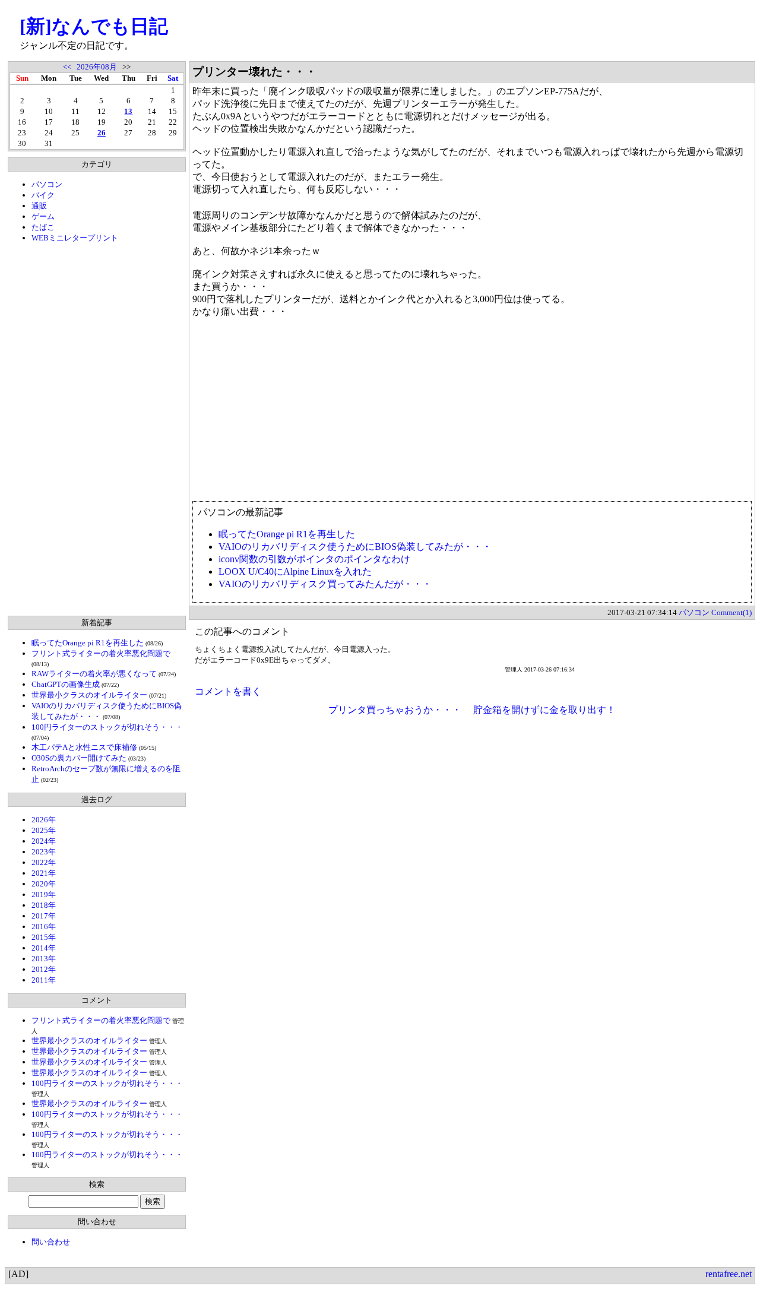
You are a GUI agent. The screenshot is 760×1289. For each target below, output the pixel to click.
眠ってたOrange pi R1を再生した (87, 642)
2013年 (43, 958)
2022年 (43, 862)
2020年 (43, 883)
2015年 (43, 937)
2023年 (43, 851)
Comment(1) (731, 612)
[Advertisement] (97, 429)
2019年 (43, 894)
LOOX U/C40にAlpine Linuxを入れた (295, 571)
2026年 (43, 819)
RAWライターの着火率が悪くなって (94, 673)
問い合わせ (50, 1241)
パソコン (46, 184)
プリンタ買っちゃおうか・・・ (394, 710)
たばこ (43, 227)
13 (128, 111)
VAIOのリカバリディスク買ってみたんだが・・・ (325, 584)
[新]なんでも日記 (94, 26)
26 (101, 132)
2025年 (43, 830)
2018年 (43, 905)
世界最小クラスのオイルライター (89, 695)
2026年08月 (97, 66)
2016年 (43, 926)
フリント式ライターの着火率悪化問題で (100, 653)
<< (67, 66)
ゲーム (43, 216)
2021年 (43, 873)
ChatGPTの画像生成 (65, 684)
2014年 (43, 947)
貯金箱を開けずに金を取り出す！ (544, 710)
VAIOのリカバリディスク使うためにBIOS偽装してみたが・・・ (355, 546)
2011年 (43, 980)
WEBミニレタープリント (74, 237)
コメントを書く (228, 691)
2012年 (43, 969)
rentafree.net (728, 1274)
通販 (39, 205)
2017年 (43, 915)
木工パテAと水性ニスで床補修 (84, 747)
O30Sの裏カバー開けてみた (78, 757)
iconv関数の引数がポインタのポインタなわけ (314, 559)
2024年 (43, 841)
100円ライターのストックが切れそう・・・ (107, 727)
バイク (43, 195)
